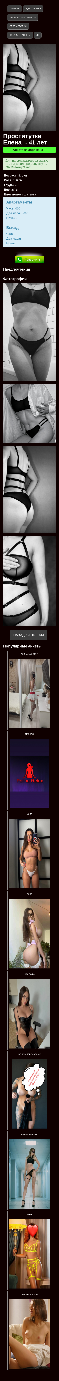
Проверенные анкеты (22, 17)
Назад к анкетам (28, 635)
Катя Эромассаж (30, 1294)
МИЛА (30, 814)
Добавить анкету (19, 35)
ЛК (37, 35)
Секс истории (18, 26)
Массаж (29, 734)
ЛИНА (29, 1214)
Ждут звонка (33, 8)
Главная (14, 8)
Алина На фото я (29, 654)
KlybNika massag (29, 1134)
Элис (29, 894)
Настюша (30, 974)
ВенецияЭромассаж (29, 1054)
